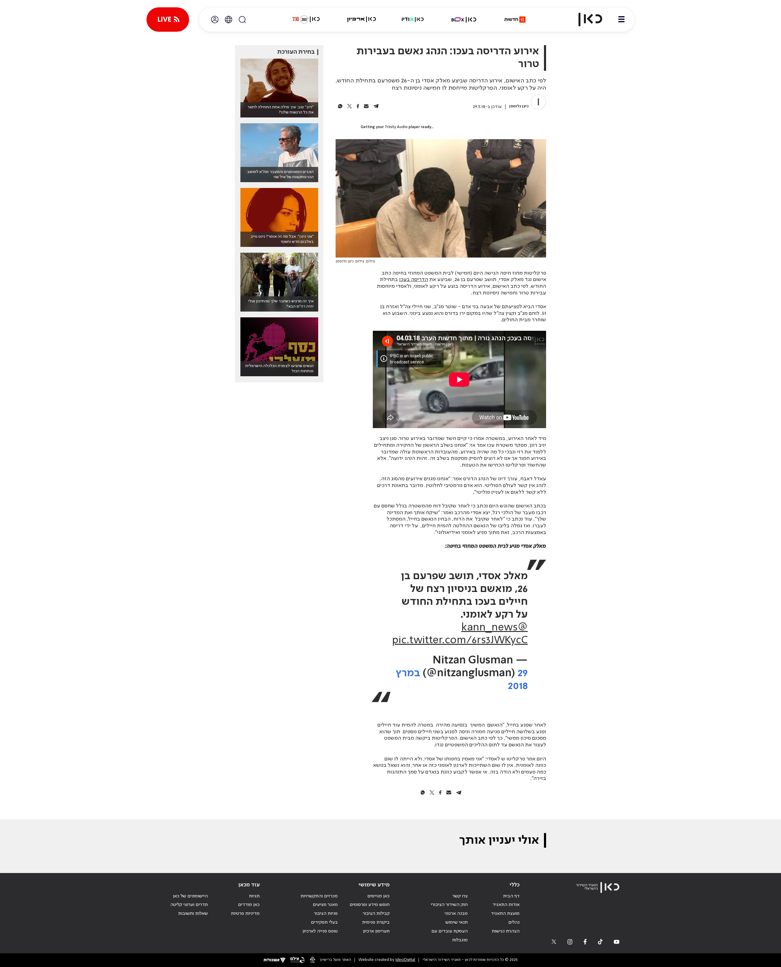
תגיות (254, 896)
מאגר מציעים (325, 904)
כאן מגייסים (378, 896)
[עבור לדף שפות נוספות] (228, 19)
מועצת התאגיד (505, 913)
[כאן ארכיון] (361, 19)
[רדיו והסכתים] (413, 19)
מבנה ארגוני (456, 913)
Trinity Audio (396, 127)
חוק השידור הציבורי (449, 904)
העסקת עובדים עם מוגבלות (449, 936)
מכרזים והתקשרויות (319, 896)
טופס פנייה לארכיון (320, 931)
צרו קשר (460, 896)
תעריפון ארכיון (376, 931)
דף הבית (511, 896)
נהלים (514, 922)
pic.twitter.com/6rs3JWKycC (460, 640)
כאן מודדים (249, 904)
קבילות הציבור (376, 913)
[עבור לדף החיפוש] (242, 19)
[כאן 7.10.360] (306, 19)
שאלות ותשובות (193, 913)
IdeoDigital (405, 960)
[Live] (167, 19)
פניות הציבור (326, 913)
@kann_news (494, 627)
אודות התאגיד (506, 904)
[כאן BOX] (464, 19)
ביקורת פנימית (376, 922)
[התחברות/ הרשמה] (215, 19)
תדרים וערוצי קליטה (189, 904)
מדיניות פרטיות (245, 913)
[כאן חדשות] (515, 19)
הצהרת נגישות (506, 931)
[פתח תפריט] (621, 19)
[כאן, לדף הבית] (585, 19)
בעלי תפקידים (324, 922)
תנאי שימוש (456, 922)
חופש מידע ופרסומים (370, 904)
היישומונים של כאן (190, 896)
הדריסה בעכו (413, 279)
